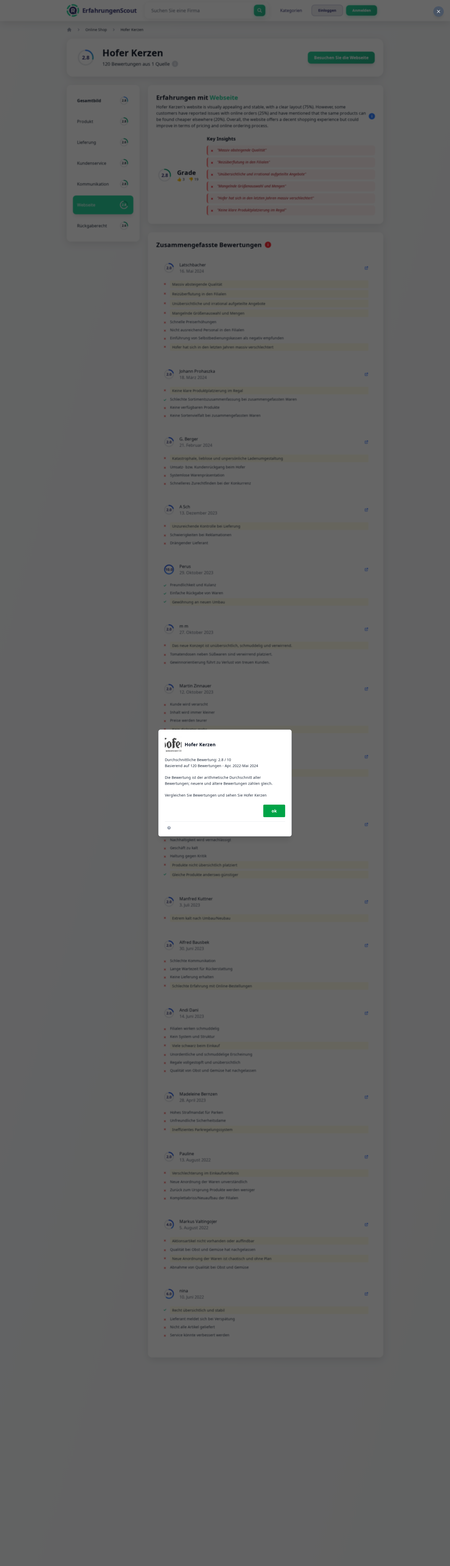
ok (274, 811)
